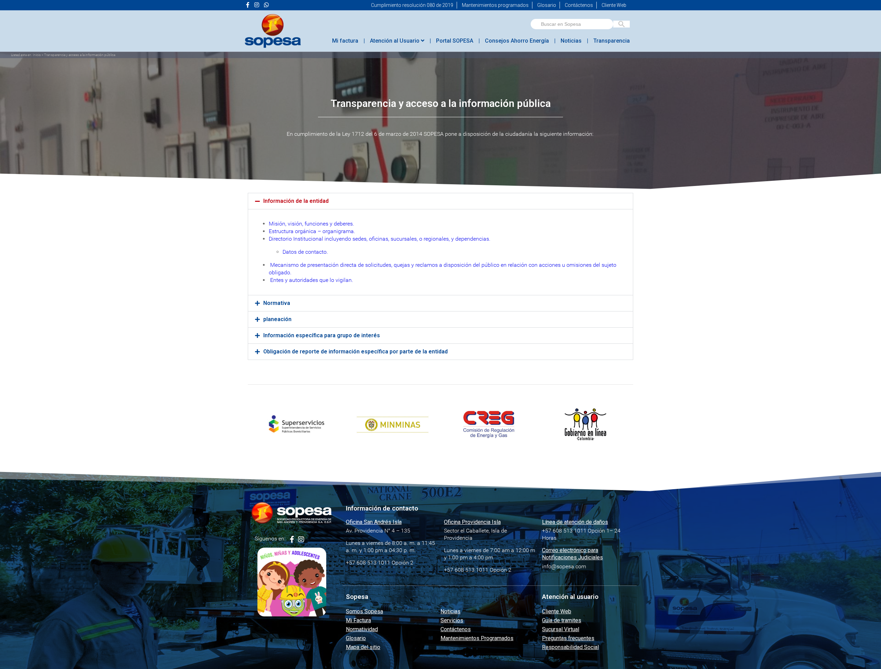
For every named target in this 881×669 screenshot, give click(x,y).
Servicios (451, 620)
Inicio (37, 55)
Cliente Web (614, 5)
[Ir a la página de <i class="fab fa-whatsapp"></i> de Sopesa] (266, 5)
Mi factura (345, 40)
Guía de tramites (561, 620)
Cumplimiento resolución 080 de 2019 (412, 5)
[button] (440, 201)
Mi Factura (358, 620)
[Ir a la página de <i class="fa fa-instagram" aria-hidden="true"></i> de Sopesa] (257, 5)
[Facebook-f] (291, 539)
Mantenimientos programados (495, 5)
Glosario (546, 5)
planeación (277, 319)
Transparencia (611, 40)
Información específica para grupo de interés (321, 335)
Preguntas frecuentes (568, 638)
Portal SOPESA (454, 40)
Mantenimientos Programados (476, 638)
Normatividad (362, 629)
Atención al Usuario (395, 40)
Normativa (276, 303)
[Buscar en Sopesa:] (572, 24)
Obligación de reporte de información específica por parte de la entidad (355, 351)
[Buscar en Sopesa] (621, 24)
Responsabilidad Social (570, 647)
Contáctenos (579, 5)
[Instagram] (301, 539)
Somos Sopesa (364, 611)
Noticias (571, 40)
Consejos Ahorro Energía (517, 40)
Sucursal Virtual (560, 629)
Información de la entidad (296, 201)
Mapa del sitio (363, 647)
